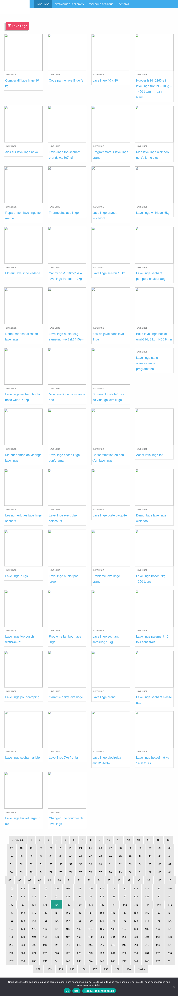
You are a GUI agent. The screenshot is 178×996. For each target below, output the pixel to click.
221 (170, 945)
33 (169, 848)
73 (60, 872)
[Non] (173, 987)
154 (90, 912)
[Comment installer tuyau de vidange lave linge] (111, 366)
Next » (141, 969)
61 (110, 864)
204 (147, 936)
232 (124, 953)
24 (80, 848)
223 (23, 953)
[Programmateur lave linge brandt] (111, 123)
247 (124, 961)
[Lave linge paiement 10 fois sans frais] (154, 608)
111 (113, 888)
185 (102, 928)
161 (170, 912)
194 (34, 936)
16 (168, 839)
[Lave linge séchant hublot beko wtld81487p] (23, 366)
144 (147, 904)
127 (124, 896)
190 (158, 928)
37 (41, 856)
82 (150, 872)
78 (110, 872)
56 (60, 864)
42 (90, 856)
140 (102, 904)
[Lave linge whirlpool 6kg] (154, 184)
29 (130, 848)
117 (11, 896)
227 (68, 953)
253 (49, 969)
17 (11, 848)
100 (159, 880)
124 (90, 896)
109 (90, 888)
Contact (124, 4)
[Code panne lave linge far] (67, 52)
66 (160, 864)
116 (170, 888)
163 (23, 920)
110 (102, 888)
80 (130, 872)
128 (136, 896)
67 (169, 864)
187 (124, 928)
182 (68, 928)
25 (90, 848)
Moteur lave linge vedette (22, 273)
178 (23, 928)
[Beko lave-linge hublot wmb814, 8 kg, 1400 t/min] (154, 305)
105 (45, 888)
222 (11, 953)
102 (11, 888)
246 (113, 961)
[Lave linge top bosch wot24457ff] (23, 608)
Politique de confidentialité (99, 990)
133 (22, 904)
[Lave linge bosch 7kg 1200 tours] (154, 547)
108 (79, 888)
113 (136, 888)
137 (68, 904)
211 (57, 945)
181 (57, 928)
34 (11, 856)
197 (68, 936)
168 (79, 920)
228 (79, 953)
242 (68, 961)
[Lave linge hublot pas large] (67, 547)
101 (170, 880)
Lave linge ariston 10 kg (109, 273)
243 (79, 961)
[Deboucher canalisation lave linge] (23, 305)
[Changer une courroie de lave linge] (67, 790)
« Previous (17, 839)
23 (70, 848)
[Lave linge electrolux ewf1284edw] (111, 729)
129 (147, 896)
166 (57, 920)
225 (45, 953)
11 (118, 839)
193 (23, 936)
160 (158, 912)
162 (11, 920)
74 (70, 872)
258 (106, 969)
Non (76, 990)
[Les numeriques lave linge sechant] (23, 487)
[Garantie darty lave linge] (67, 669)
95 (109, 880)
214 (90, 945)
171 (113, 920)
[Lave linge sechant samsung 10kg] (111, 608)
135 (45, 904)
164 (34, 920)
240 (45, 961)
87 (29, 880)
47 (140, 856)
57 (70, 864)
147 (11, 912)
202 (124, 936)
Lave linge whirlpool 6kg (152, 212)
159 (147, 912)
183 (79, 928)
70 (31, 872)
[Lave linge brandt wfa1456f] (111, 184)
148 (23, 912)
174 (147, 920)
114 (147, 888)
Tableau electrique (101, 4)
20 (41, 848)
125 (102, 896)
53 (31, 864)
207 (11, 945)
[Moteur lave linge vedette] (23, 245)
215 (102, 945)
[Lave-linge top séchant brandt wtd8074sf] (67, 123)
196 (57, 936)
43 (100, 856)
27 (110, 848)
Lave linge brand (104, 697)
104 (34, 888)
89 (49, 880)
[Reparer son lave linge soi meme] (23, 184)
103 (23, 888)
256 (83, 969)
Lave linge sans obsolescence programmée (147, 363)
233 (136, 953)
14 (148, 839)
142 (125, 904)
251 (170, 961)
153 (79, 912)
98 (138, 880)
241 (57, 961)
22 (60, 848)
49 (160, 856)
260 (129, 969)
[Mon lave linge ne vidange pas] (67, 366)
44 (110, 856)
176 (170, 920)
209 (34, 945)
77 (100, 872)
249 (147, 961)
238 (23, 961)
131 (170, 896)
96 (119, 880)
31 (150, 848)
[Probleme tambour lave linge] (67, 608)
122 (68, 896)
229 (90, 953)
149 (34, 912)
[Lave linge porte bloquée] (111, 487)
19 (31, 848)
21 (51, 848)
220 (158, 945)
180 (45, 928)
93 (89, 880)
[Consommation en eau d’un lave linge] (111, 426)
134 (34, 904)
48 (150, 856)
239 (34, 961)
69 (21, 872)
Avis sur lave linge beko (21, 152)
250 (158, 961)
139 (91, 904)
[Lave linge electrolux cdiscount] (67, 487)
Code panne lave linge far (66, 80)
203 (136, 936)
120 (45, 896)
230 (102, 953)
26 (100, 848)
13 (138, 839)
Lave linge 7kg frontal (64, 757)
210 (45, 945)
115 (158, 888)
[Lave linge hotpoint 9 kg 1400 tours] (154, 729)
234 (147, 953)
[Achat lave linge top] (154, 426)
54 (41, 864)
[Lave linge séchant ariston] (23, 729)
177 (11, 928)
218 (136, 945)
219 (147, 945)
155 (102, 912)
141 (113, 904)
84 (169, 872)
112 (124, 888)
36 (31, 856)
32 (160, 848)
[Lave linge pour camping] (23, 669)
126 (113, 896)
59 (90, 864)
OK (67, 990)
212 (68, 945)
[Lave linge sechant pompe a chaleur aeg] (154, 245)
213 (79, 945)
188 (136, 928)
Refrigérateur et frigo (69, 4)
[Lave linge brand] (111, 669)
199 (90, 936)
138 (80, 904)
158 (136, 912)
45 (120, 856)
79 (120, 872)
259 (117, 969)
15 (158, 839)
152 (68, 912)
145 (159, 904)
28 (120, 848)
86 (19, 880)
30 (140, 848)
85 (10, 880)
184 (90, 928)
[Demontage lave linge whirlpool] (154, 487)
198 (79, 936)
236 (170, 953)
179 (34, 928)
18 (21, 848)
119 (34, 896)
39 (60, 856)
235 (158, 953)
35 (21, 856)
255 (72, 969)
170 (102, 920)
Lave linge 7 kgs (16, 575)
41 (80, 856)
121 (57, 896)
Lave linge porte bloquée (109, 515)
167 (68, 920)
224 (34, 953)
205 (158, 936)
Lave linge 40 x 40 (105, 80)
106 (57, 888)
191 (170, 928)
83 (160, 872)
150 (45, 912)
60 (100, 864)
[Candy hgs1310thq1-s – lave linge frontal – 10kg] (67, 245)
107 (68, 888)
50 (169, 856)
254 (61, 969)
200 (102, 936)
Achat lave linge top (149, 454)
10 (108, 839)
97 (128, 880)
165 (45, 920)
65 (150, 864)
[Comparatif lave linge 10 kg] (23, 52)
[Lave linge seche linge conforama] (67, 426)
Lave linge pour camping (22, 697)
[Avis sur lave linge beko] (23, 123)
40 (70, 856)
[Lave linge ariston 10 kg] (111, 245)
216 (113, 945)
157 (124, 912)
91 (69, 880)
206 (170, 936)
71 (41, 872)
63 (130, 864)
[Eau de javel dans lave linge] (111, 305)
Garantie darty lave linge (66, 697)
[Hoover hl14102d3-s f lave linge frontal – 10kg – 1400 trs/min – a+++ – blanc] (154, 52)
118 (23, 896)
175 (158, 920)
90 (59, 880)
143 (136, 904)
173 (136, 920)
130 (158, 896)
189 (147, 928)
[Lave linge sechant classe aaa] (154, 669)
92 (79, 880)
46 (130, 856)
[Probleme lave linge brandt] (111, 547)
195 (45, 936)
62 (120, 864)
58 (80, 864)
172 (124, 920)
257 (95, 969)
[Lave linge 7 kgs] (23, 547)
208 (23, 945)
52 (21, 864)
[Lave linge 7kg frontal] (67, 729)
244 (90, 961)
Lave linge (43, 4)
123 (79, 896)
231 (113, 953)
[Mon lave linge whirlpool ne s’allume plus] (154, 123)
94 (99, 880)
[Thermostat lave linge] (67, 184)
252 (38, 969)
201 (113, 936)
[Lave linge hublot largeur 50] (23, 790)
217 (124, 945)
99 (148, 880)
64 (140, 864)
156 (113, 912)
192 (11, 936)
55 (51, 864)
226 (57, 953)
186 (113, 928)
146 (170, 904)
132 (11, 904)
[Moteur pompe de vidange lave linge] (23, 426)
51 (11, 864)
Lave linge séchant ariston (23, 757)
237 (11, 961)
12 (128, 839)
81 (140, 872)
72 (51, 872)
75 (80, 872)
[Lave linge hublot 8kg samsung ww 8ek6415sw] (67, 305)
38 (51, 856)
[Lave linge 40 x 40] (111, 52)
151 (57, 912)
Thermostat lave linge (64, 212)
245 (102, 961)
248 (136, 961)
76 (90, 872)
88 (39, 880)
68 (11, 872)
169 (90, 920)
